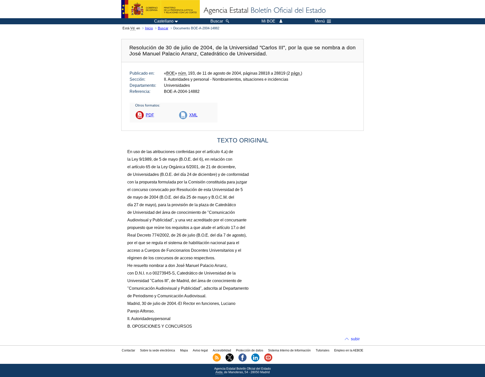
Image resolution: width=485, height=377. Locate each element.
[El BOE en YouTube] (268, 360)
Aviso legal (200, 350)
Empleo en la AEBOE (348, 350)
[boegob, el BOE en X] (230, 360)
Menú (320, 21)
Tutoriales (322, 350)
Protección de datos (249, 350)
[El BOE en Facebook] (242, 360)
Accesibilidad (222, 350)
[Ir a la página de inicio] (264, 10)
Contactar (128, 350)
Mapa (184, 350)
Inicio (149, 28)
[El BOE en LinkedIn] (255, 360)
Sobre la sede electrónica (157, 350)
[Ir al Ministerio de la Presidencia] (160, 9)
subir (355, 339)
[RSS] (217, 360)
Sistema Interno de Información (289, 350)
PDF (150, 115)
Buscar (163, 28)
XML (193, 115)
